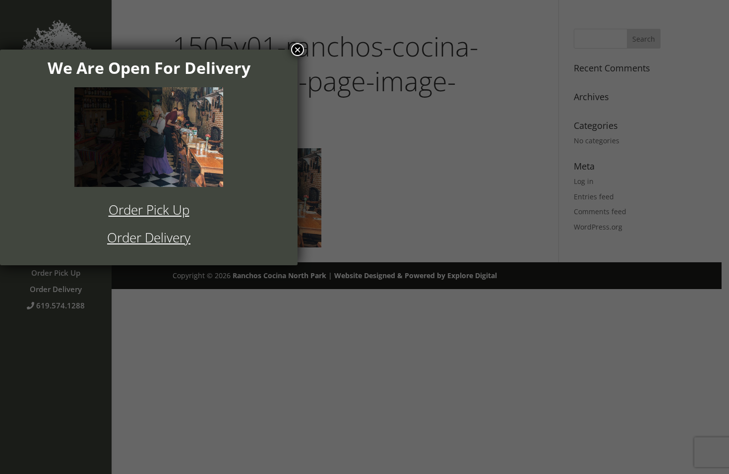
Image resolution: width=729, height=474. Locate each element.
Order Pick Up (149, 210)
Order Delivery (148, 237)
